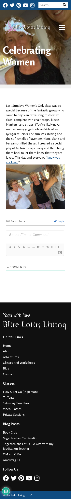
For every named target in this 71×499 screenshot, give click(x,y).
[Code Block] (42, 246)
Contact (8, 374)
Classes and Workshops (19, 363)
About (7, 351)
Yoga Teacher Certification (20, 438)
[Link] (47, 246)
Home (7, 345)
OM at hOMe (12, 454)
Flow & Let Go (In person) (20, 392)
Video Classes (12, 409)
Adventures (11, 357)
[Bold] (9, 246)
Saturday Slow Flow (16, 403)
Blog (6, 368)
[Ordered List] (28, 246)
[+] (57, 246)
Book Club (10, 432)
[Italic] (14, 246)
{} (52, 246)
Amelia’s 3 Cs (11, 460)
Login (60, 221)
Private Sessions (14, 414)
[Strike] (23, 246)
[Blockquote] (38, 246)
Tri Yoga (8, 397)
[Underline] (19, 246)
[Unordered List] (33, 246)
